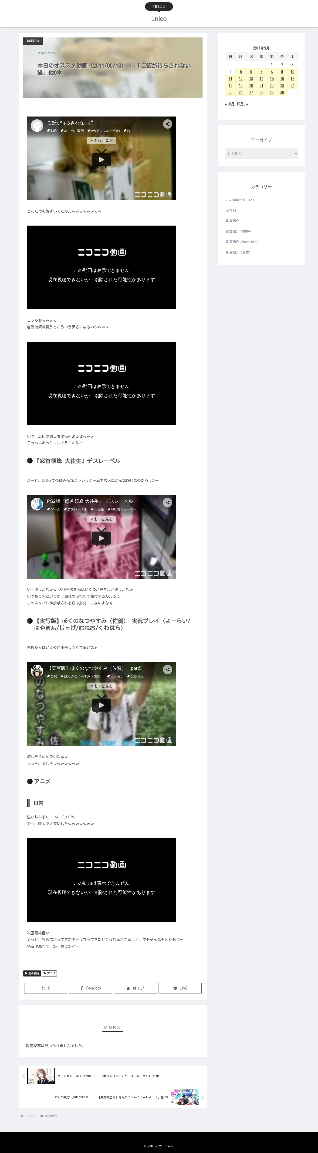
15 (272, 78)
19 (241, 85)
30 (282, 92)
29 (272, 92)
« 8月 (230, 104)
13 (251, 78)
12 (241, 78)
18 (230, 85)
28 (261, 92)
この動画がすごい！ (240, 200)
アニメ (51, 973)
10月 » (242, 104)
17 (292, 78)
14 (261, 78)
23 (282, 85)
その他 (231, 210)
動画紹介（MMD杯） (240, 231)
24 (292, 85)
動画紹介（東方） (239, 252)
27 (251, 92)
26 (241, 92)
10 (292, 71)
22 (272, 85)
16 (282, 78)
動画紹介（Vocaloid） (243, 241)
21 (261, 85)
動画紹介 (34, 973)
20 (251, 85)
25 (230, 92)
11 (230, 78)
